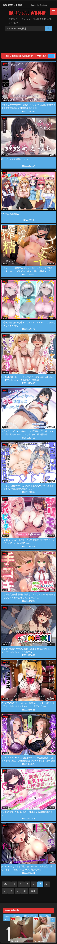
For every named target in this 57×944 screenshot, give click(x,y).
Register (43, 5)
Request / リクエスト (13, 5)
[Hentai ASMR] (29, 13)
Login (33, 5)
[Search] (48, 28)
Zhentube (8, 919)
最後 (33, 891)
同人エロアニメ (30, 916)
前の (6, 884)
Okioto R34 (44, 916)
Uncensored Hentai (12, 916)
